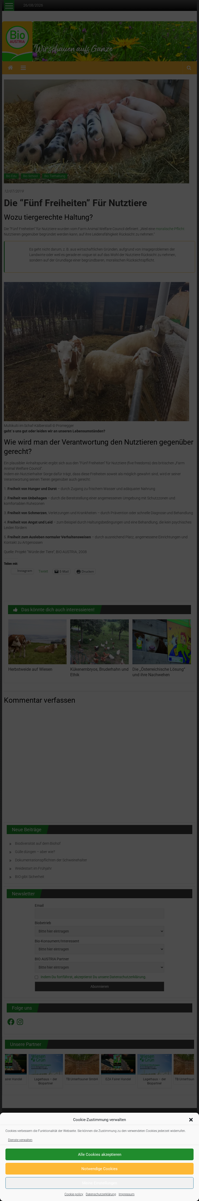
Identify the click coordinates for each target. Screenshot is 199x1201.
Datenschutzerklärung (101, 1194)
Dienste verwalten (20, 1140)
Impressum (126, 1194)
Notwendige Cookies (99, 1168)
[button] (191, 1119)
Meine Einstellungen (99, 1183)
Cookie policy (74, 1194)
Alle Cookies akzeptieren (99, 1154)
